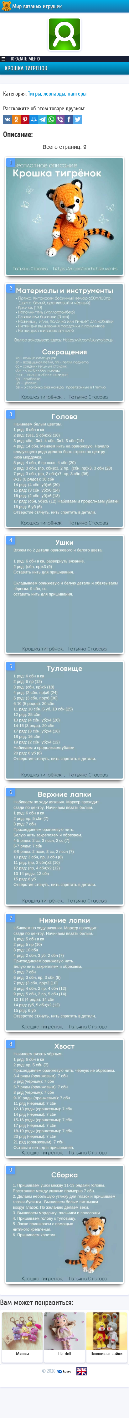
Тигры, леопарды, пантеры (57, 93)
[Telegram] (42, 119)
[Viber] (60, 119)
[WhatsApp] (51, 119)
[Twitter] (77, 119)
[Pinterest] (25, 119)
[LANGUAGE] (81, 1371)
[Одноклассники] (16, 119)
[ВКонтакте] (7, 119)
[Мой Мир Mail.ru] (33, 119)
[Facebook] (68, 119)
